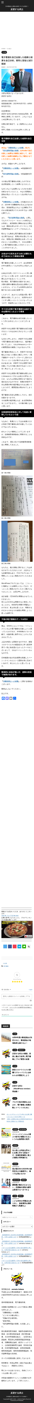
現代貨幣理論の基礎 (10, 151)
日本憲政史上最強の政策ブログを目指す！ (17, 1396)
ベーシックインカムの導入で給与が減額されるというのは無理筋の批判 (21, 1136)
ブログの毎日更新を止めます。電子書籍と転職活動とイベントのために (21, 1105)
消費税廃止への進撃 (16, 148)
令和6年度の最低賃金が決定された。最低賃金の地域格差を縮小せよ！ (22, 1040)
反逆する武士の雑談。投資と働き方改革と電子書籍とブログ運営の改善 (21, 1056)
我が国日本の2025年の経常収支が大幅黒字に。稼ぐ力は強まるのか (22, 1171)
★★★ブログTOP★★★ (10, 916)
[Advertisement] (17, 29)
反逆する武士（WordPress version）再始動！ (21, 1088)
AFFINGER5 (20, 1400)
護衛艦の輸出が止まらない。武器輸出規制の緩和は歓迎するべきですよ (21, 1187)
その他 (5, 963)
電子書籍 (5, 966)
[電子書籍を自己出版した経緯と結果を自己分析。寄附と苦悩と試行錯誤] (19, 946)
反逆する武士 (17, 9)
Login (30, 989)
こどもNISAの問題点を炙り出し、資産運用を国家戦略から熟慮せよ (22, 1203)
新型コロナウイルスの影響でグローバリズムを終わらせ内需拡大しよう (21, 1072)
